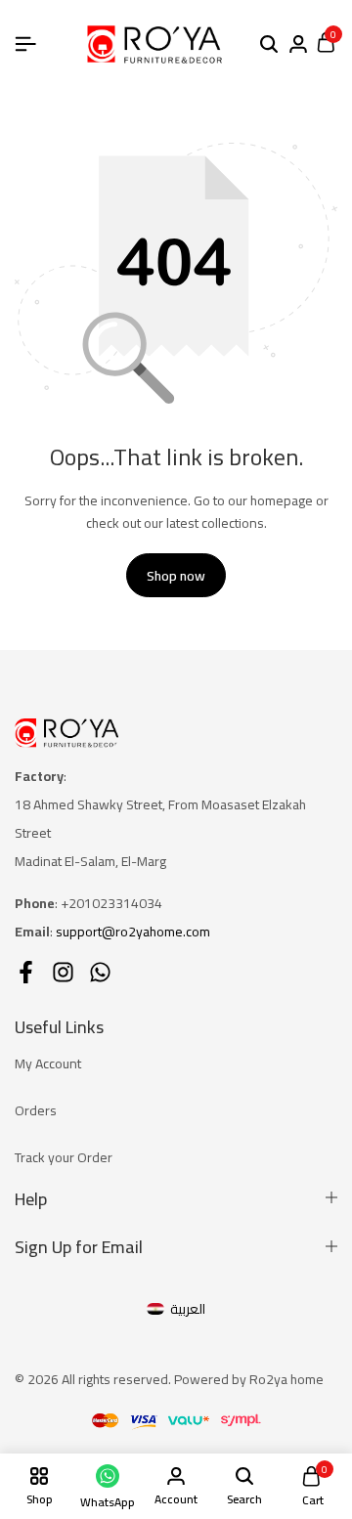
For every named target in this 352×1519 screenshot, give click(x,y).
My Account (48, 1063)
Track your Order (63, 1157)
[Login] (298, 45)
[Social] (26, 972)
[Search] (269, 45)
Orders (36, 1110)
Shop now (176, 575)
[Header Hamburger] (25, 44)
